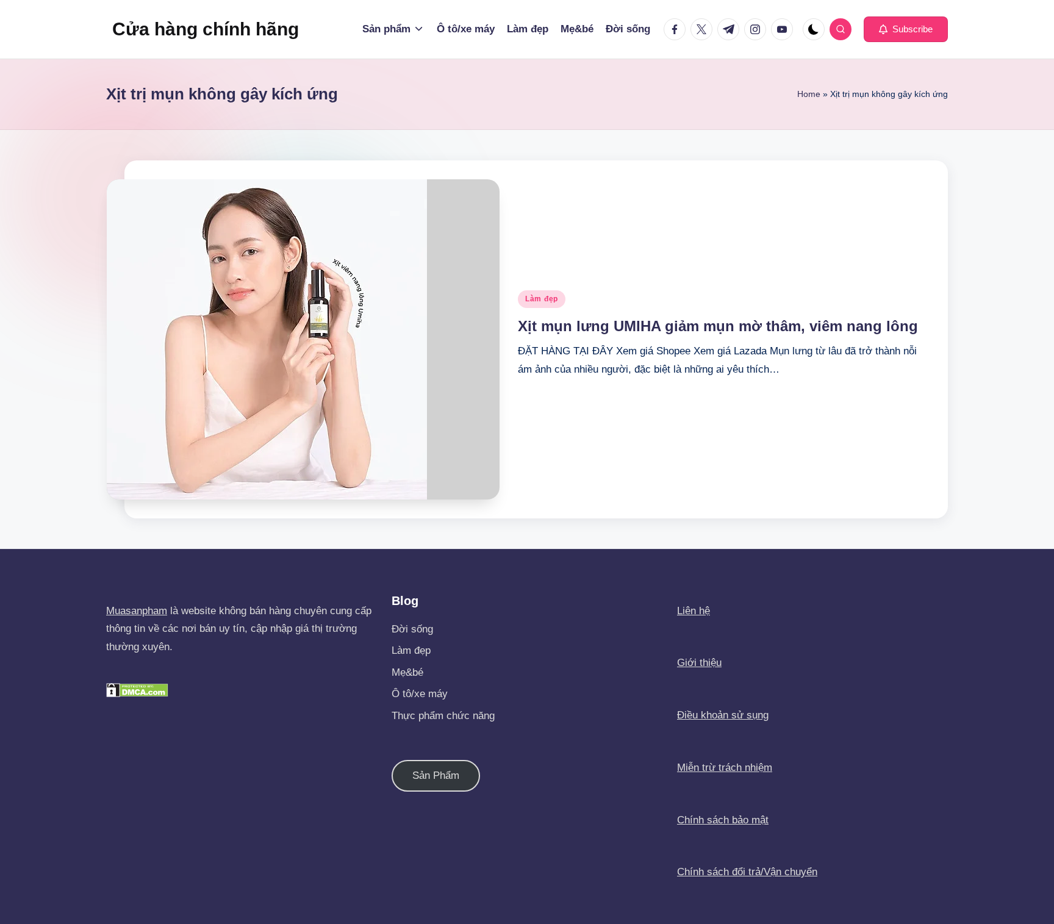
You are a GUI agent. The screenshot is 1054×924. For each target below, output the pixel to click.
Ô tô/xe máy (420, 694)
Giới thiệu (699, 662)
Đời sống (412, 629)
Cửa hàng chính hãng (205, 29)
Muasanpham (136, 611)
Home (808, 94)
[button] (906, 29)
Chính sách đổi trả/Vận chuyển (747, 872)
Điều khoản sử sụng (723, 715)
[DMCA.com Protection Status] (137, 689)
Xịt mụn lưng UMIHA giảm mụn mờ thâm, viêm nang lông (718, 326)
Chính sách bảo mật (723, 820)
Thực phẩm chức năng (443, 716)
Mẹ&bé (407, 672)
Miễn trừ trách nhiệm (724, 767)
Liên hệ (693, 611)
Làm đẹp (541, 299)
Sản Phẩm (435, 775)
